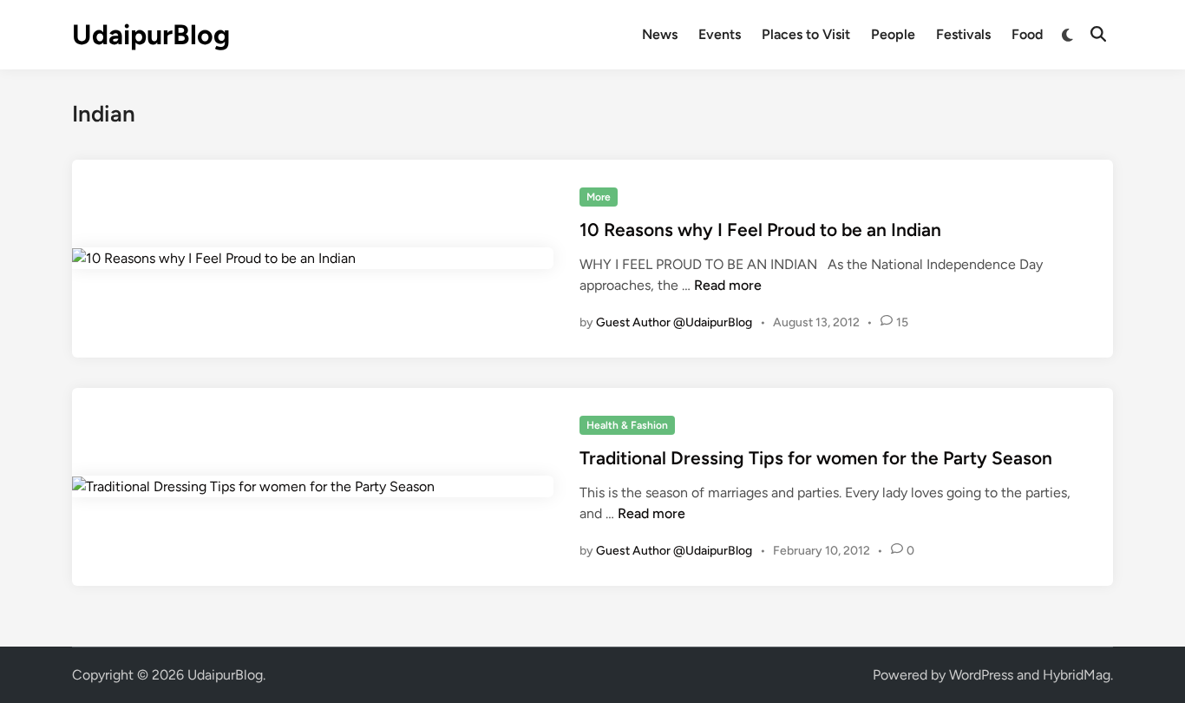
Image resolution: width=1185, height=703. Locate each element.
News (660, 34)
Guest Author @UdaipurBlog (674, 322)
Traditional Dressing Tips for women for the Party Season (815, 458)
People (893, 34)
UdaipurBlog (151, 34)
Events (719, 34)
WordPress (981, 675)
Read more (728, 285)
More (598, 197)
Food (1027, 34)
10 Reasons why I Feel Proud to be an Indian (760, 229)
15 (902, 322)
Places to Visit (806, 34)
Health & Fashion (627, 425)
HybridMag (1076, 675)
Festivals (963, 34)
